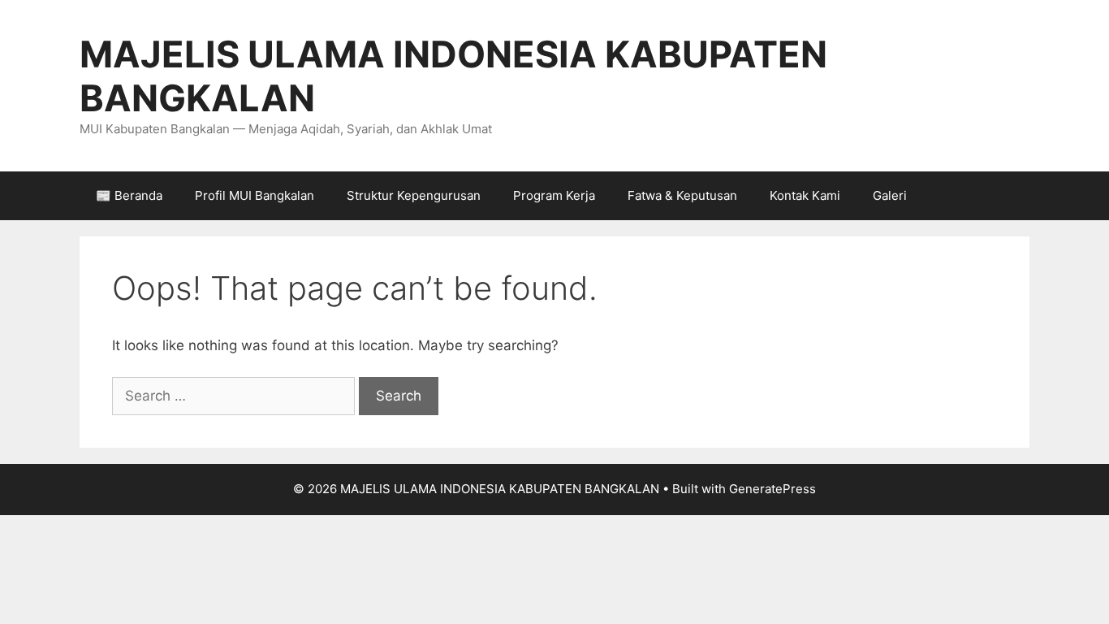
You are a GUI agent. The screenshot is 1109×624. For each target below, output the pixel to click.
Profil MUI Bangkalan (254, 195)
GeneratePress (772, 488)
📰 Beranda (129, 195)
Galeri (890, 195)
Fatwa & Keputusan (682, 195)
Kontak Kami (805, 195)
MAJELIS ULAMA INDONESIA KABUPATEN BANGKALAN (453, 76)
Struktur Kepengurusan (414, 195)
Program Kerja (554, 195)
